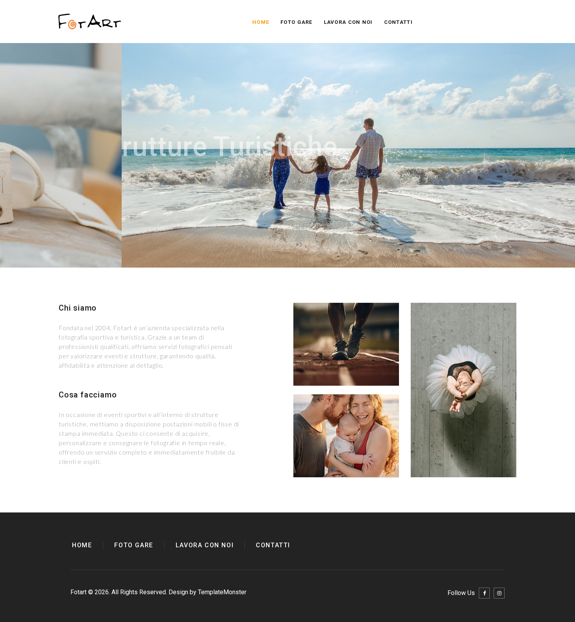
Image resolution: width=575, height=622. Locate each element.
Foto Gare (296, 22)
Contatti (398, 22)
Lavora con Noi (348, 22)
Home (260, 22)
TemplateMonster (222, 592)
